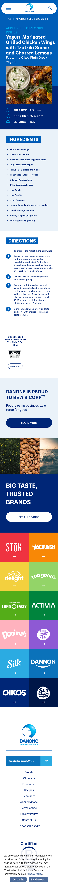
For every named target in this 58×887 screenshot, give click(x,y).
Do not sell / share (29, 826)
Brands (29, 772)
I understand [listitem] (38, 879)
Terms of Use (29, 808)
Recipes (29, 790)
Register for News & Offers (21, 760)
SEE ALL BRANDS (29, 517)
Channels (29, 778)
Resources (29, 796)
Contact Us (29, 820)
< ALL (8, 18)
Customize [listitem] (18, 879)
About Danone (29, 802)
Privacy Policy (29, 814)
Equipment (29, 784)
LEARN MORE (29, 423)
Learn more (15, 366)
